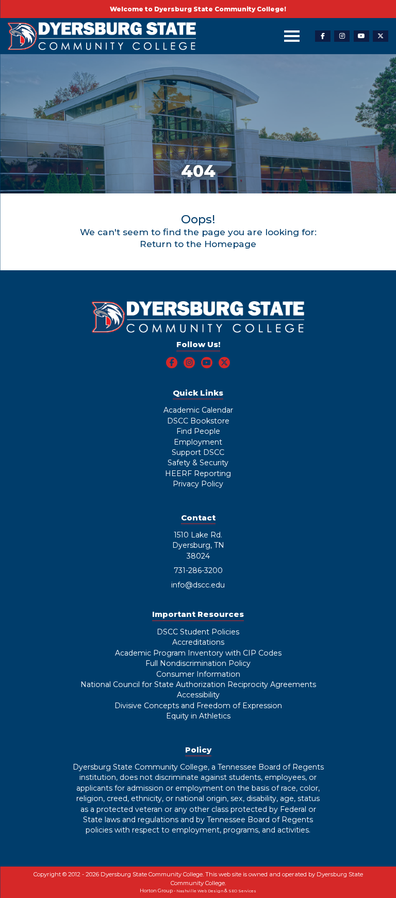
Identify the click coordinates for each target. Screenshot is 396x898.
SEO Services (242, 891)
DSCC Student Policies (198, 631)
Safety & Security (198, 462)
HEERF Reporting (198, 473)
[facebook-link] (323, 36)
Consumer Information (198, 674)
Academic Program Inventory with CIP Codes (198, 653)
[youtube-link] (361, 36)
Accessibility (198, 694)
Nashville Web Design (199, 891)
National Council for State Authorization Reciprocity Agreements (198, 684)
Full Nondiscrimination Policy (198, 663)
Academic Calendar (198, 410)
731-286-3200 (198, 570)
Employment (198, 442)
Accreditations (198, 642)
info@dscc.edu (198, 585)
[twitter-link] (380, 36)
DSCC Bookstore (198, 421)
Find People (198, 431)
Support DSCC (198, 452)
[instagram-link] (342, 36)
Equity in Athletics (198, 716)
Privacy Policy (198, 483)
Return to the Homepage (198, 243)
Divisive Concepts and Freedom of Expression (198, 705)
